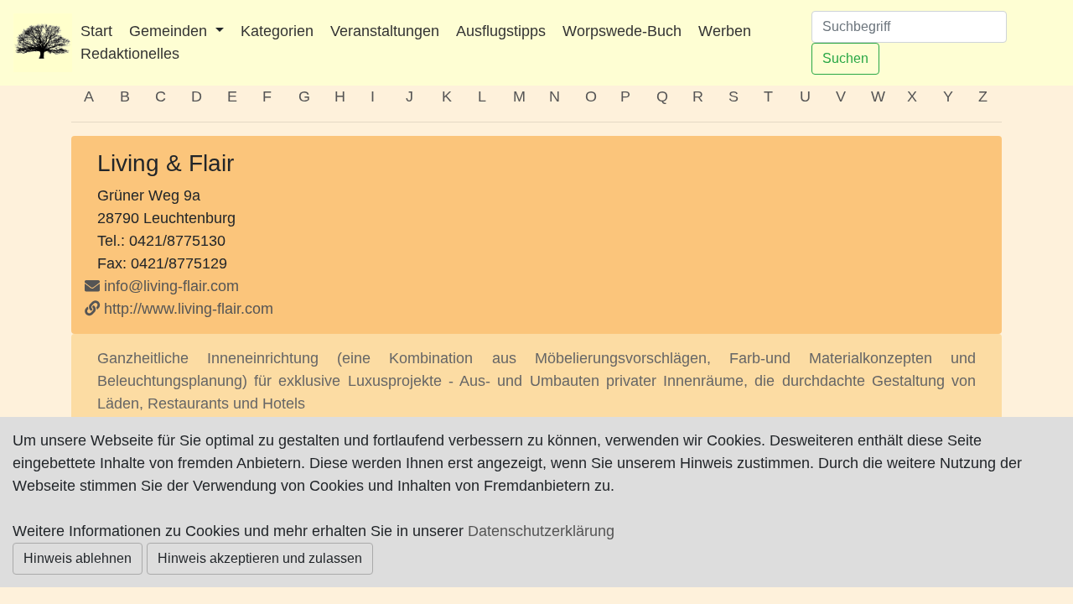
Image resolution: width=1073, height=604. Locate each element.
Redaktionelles (129, 53)
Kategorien (277, 31)
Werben (724, 31)
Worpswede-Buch (622, 31)
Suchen (845, 58)
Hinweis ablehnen (77, 558)
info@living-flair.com (171, 286)
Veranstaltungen (384, 31)
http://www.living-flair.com (188, 308)
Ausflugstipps (501, 31)
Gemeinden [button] (170, 31)
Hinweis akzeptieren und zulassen (260, 558)
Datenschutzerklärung (541, 531)
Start (96, 31)
